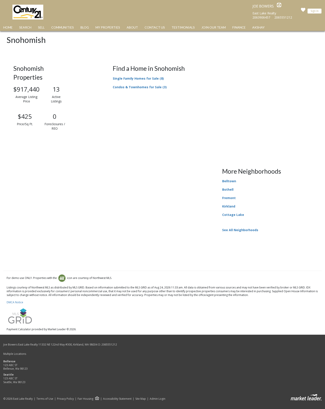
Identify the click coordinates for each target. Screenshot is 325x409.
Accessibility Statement (117, 399)
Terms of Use (44, 399)
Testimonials (183, 27)
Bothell (227, 189)
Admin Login (157, 399)
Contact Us (155, 27)
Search (25, 27)
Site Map (140, 399)
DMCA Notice (15, 302)
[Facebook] (279, 6)
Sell (41, 27)
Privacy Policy (65, 399)
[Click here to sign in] (303, 11)
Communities (62, 27)
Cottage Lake (233, 215)
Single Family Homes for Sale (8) (138, 78)
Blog (84, 27)
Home (8, 27)
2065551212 (283, 17)
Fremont (229, 198)
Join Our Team (213, 27)
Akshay (258, 27)
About (132, 27)
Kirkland (228, 206)
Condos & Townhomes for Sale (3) (140, 87)
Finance (239, 27)
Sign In (315, 11)
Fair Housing (85, 399)
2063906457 (261, 17)
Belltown (229, 181)
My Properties (108, 27)
